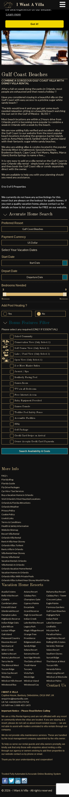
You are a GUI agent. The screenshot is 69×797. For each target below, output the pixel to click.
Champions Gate (32, 599)
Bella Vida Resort (9, 595)
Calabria (5, 599)
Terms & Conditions (11, 522)
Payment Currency (13, 236)
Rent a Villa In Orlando (12, 549)
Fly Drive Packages (10, 487)
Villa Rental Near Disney (13, 553)
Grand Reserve (31, 611)
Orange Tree (30, 634)
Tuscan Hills (52, 665)
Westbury (6, 676)
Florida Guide (8, 483)
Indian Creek (30, 618)
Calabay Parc (30, 595)
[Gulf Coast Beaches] (34, 39)
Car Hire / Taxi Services (12, 491)
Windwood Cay (31, 684)
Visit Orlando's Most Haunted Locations (20, 499)
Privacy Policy (8, 510)
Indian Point (52, 618)
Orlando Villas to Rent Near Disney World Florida (25, 580)
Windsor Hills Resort (11, 680)
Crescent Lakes (54, 599)
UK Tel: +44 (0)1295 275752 (15, 702)
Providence (29, 638)
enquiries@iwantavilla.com (14, 698)
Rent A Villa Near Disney (13, 541)
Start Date (8, 256)
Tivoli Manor (30, 665)
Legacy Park (30, 626)
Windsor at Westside (56, 676)
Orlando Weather (10, 506)
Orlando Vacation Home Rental (16, 568)
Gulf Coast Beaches (56, 611)
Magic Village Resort (34, 630)
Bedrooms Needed (13, 285)
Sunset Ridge (52, 657)
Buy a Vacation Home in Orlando (17, 495)
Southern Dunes (54, 653)
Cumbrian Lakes (9, 603)
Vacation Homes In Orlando (15, 572)
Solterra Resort (8, 653)
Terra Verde (7, 661)
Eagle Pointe (52, 603)
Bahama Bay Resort (56, 591)
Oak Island (6, 634)
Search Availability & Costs (35, 451)
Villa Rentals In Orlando (12, 564)
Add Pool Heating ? (14, 305)
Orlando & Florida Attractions (16, 502)
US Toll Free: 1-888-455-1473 (16, 705)
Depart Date (9, 271)
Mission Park (52, 630)
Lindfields (51, 626)
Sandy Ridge (30, 645)
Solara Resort (52, 649)
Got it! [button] (34, 23)
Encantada (29, 607)
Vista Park (29, 673)
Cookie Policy (8, 514)
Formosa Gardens (55, 607)
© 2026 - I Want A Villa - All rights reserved (26, 790)
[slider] (4, 294)
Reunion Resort (9, 642)
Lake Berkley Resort (34, 622)
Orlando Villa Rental (11, 537)
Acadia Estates (8, 591)
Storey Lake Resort (10, 657)
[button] (34, 242)
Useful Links (7, 518)
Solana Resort (30, 649)
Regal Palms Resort (55, 638)
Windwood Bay (8, 684)
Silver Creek (7, 649)
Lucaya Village (8, 630)
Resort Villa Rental (10, 533)
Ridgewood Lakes (32, 642)
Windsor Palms (53, 680)
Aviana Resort (31, 591)
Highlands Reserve (10, 618)
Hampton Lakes (9, 615)
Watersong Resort (55, 673)
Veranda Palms (53, 669)
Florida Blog (7, 479)
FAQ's (4, 475)
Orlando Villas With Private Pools (17, 576)
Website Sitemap (9, 530)
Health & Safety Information (15, 526)
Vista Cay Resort (9, 673)
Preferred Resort (12, 223)
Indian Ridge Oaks (10, 622)
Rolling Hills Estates (56, 642)
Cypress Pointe (31, 603)
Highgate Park (53, 615)
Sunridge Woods (32, 657)
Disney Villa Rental (10, 557)
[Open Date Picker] (64, 263)
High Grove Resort (33, 615)
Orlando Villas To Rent (12, 545)
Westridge (29, 676)
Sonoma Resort (31, 653)
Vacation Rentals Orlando (13, 560)
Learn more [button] (13, 14)
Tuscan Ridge (7, 669)
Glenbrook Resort (10, 611)
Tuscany (28, 669)
